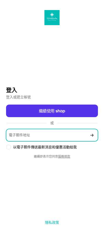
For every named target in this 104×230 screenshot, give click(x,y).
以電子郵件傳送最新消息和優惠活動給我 (45, 147)
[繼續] (92, 135)
